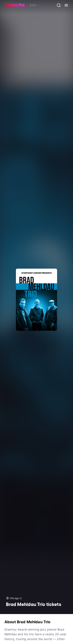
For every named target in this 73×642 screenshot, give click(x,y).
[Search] (57, 5)
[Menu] (65, 5)
